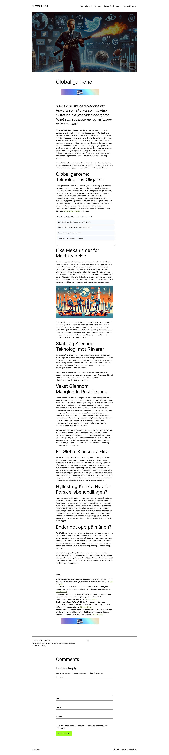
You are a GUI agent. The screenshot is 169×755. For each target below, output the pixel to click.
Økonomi (88, 6)
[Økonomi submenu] (92, 6)
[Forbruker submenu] (101, 6)
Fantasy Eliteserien (130, 6)
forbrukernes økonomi (71, 211)
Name (59, 699)
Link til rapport (91, 599)
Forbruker (98, 6)
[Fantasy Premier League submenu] (121, 6)
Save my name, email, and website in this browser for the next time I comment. (83, 727)
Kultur (43, 643)
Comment (60, 677)
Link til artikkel (61, 592)
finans (34, 643)
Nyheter (48, 643)
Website (59, 717)
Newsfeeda (40, 6)
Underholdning (70, 643)
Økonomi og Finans (58, 643)
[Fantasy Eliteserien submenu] (136, 6)
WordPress (133, 749)
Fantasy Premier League (112, 6)
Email (58, 708)
